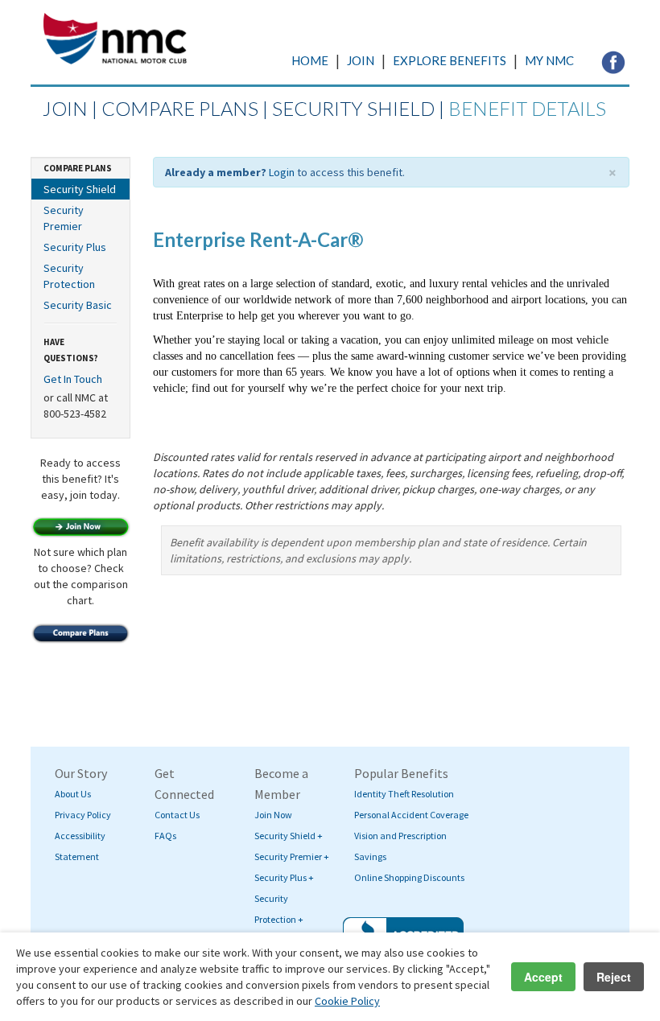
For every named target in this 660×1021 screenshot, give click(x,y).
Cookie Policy (347, 1001)
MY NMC (549, 60)
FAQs (165, 836)
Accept (543, 977)
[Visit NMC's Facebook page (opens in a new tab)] (613, 61)
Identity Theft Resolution (404, 794)
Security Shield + (288, 836)
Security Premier (63, 218)
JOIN (360, 60)
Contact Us (177, 815)
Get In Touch (72, 379)
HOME (309, 60)
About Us (73, 794)
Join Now (273, 815)
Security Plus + (284, 877)
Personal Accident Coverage (411, 815)
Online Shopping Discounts (409, 877)
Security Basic (77, 305)
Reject (613, 977)
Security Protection (69, 276)
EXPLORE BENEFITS (449, 60)
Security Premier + (291, 856)
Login (282, 172)
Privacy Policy (83, 815)
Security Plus (74, 247)
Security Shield (79, 189)
